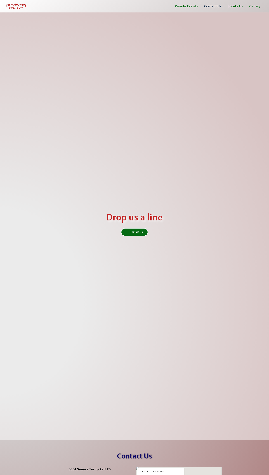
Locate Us (235, 6)
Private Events (186, 6)
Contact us (212, 6)
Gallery (255, 6)
